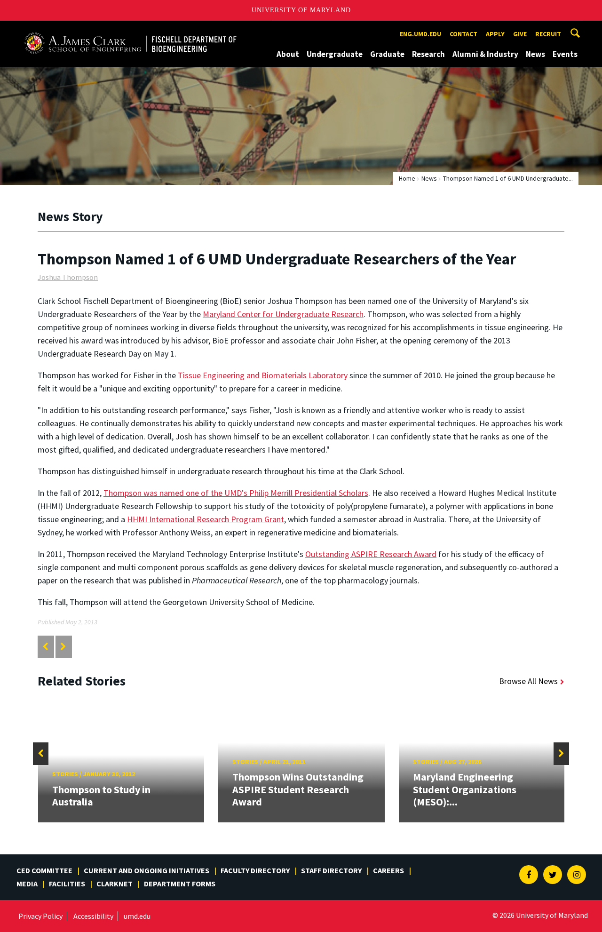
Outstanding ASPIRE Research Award (370, 554)
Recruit (548, 34)
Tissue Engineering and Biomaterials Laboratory (263, 375)
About (288, 54)
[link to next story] (63, 646)
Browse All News (528, 681)
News (535, 54)
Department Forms (179, 883)
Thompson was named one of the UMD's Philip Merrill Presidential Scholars (235, 492)
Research (428, 54)
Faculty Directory (255, 870)
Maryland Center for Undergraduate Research (283, 314)
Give (520, 34)
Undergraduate (335, 54)
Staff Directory (331, 870)
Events (565, 54)
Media (27, 883)
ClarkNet (114, 883)
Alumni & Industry (485, 54)
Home (407, 178)
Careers (388, 870)
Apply (495, 34)
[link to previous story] (45, 646)
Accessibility (93, 916)
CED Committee (44, 870)
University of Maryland (301, 10)
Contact (463, 34)
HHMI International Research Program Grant (205, 519)
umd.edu (137, 916)
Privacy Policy (40, 916)
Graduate (387, 54)
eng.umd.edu (420, 34)
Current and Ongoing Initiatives (146, 870)
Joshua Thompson (68, 277)
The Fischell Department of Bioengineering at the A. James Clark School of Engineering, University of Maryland (130, 29)
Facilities (67, 883)
